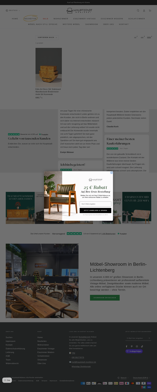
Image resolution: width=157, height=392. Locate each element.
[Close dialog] (111, 173)
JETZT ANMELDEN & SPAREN (95, 210)
